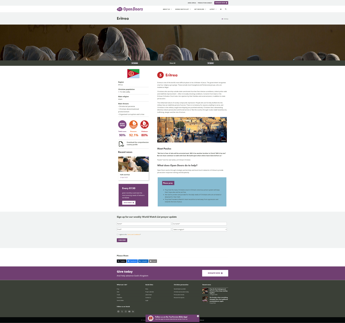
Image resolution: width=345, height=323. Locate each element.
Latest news (148, 294)
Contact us (148, 297)
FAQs (146, 289)
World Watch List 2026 (180, 289)
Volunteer (119, 297)
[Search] (225, 9)
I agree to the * (130, 234)
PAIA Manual (200, 320)
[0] (220, 9)
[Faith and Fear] (133, 164)
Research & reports (179, 297)
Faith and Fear (125, 175)
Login (146, 300)
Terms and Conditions (133, 234)
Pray (118, 289)
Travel (118, 294)
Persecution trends (179, 294)
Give (118, 292)
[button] (121, 261)
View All (172, 63)
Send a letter (120, 300)
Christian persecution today (181, 292)
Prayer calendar (149, 292)
